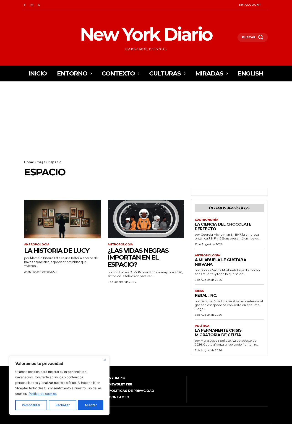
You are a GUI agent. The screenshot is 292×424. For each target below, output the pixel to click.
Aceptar (91, 405)
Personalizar (31, 405)
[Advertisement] (146, 116)
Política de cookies (43, 393)
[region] (59, 385)
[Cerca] (104, 360)
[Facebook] (24, 4)
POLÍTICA (202, 326)
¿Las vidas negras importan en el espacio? (138, 257)
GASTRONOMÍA (206, 219)
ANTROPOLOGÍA (36, 244)
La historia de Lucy (56, 250)
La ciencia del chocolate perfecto (223, 226)
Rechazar (62, 405)
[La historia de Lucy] (62, 219)
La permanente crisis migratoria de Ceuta (218, 332)
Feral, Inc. (206, 295)
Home (29, 162)
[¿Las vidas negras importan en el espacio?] (146, 219)
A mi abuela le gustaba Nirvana (220, 262)
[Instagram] (31, 4)
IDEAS (199, 291)
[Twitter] (38, 4)
